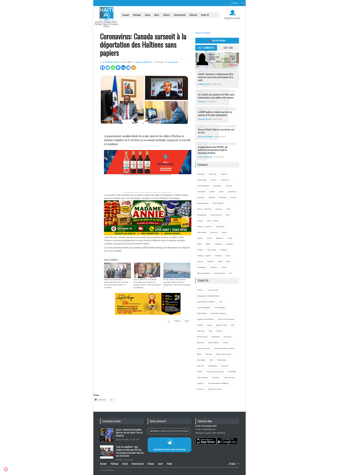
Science (200, 262)
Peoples (200, 250)
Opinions (229, 244)
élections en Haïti (214, 389)
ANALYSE (212, 174)
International (180, 15)
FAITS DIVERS (218, 203)
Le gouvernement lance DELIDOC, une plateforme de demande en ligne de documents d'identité (213, 149)
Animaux (223, 174)
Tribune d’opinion (203, 273)
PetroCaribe (221, 360)
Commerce (224, 180)
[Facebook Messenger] (118, 67)
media (230, 238)
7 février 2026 (213, 290)
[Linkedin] (123, 67)
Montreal (209, 354)
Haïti (227, 215)
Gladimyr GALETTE (143, 62)
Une (230, 273)
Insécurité (220, 227)
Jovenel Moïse (213, 343)
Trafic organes (202, 377)
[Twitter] (107, 67)
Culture (166, 15)
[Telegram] (128, 67)
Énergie (234, 197)
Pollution (218, 256)
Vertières (200, 383)
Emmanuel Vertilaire (218, 313)
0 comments (173, 62)
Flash (228, 209)
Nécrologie (201, 360)
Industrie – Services (204, 227)
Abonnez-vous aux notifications (169, 431)
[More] (133, 67)
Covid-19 (205, 15)
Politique (137, 15)
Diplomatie (232, 192)
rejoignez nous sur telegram (170, 450)
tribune (224, 267)
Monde (208, 244)
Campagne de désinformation (208, 296)
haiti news (201, 331)
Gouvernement (216, 215)
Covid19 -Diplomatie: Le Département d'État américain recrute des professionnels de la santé (215, 77)
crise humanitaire (203, 308)
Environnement (203, 203)
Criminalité (201, 192)
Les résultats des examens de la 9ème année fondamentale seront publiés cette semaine (216, 96)
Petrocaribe (211, 250)
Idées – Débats (212, 221)
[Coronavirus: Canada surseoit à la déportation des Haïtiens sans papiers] (145, 101)
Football (200, 325)
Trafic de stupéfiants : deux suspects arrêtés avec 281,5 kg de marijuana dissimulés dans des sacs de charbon (130, 451)
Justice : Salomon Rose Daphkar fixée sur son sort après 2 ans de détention (129, 432)
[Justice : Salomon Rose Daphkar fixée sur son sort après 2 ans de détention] (106, 434)
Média (199, 244)
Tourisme (213, 267)
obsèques (218, 244)
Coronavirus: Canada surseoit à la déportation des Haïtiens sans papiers (143, 44)
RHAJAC (200, 366)
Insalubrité (216, 337)
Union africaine (229, 377)
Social (147, 15)
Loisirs (209, 238)
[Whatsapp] (113, 67)
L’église (200, 238)
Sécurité (210, 262)
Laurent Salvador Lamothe (224, 348)
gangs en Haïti (221, 325)
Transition (215, 377)
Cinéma (213, 180)
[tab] (206, 49)
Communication (203, 186)
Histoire (200, 221)
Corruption (217, 186)
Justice (224, 232)
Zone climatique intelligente (218, 383)
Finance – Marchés (204, 209)
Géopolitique (201, 215)
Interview (214, 232)
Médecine (219, 238)
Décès (221, 192)
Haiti (232, 325)
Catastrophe (201, 180)
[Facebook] (102, 67)
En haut (232, 463)
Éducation (202, 102)
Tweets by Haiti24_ (203, 33)
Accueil (125, 15)
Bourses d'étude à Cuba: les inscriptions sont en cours (216, 131)
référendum (212, 366)
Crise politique (219, 308)
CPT (220, 302)
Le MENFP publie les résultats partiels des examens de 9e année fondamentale (215, 113)
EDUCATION (201, 313)
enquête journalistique (205, 319)
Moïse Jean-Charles (223, 354)
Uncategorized (219, 273)
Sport (156, 15)
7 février (200, 290)
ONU (211, 360)
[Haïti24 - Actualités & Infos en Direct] (106, 18)
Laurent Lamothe (203, 348)
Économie (201, 197)
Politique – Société (204, 256)
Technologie (207, 157)
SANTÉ (199, 372)
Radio (169, 463)
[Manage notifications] (6, 469)
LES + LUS (228, 47)
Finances (218, 209)
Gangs (209, 325)
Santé (115, 62)
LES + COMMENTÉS (206, 47)
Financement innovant (226, 319)
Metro (199, 354)
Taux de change (218, 40)
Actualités (201, 174)
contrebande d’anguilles (206, 302)
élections (200, 389)
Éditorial (193, 15)
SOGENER (232, 372)
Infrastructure (202, 337)
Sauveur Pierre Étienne (215, 372)
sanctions (224, 366)
